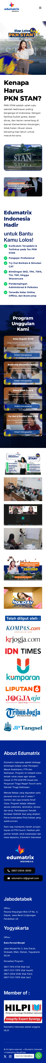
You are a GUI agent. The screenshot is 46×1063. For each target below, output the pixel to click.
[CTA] (23, 557)
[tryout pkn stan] (23, 414)
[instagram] (10, 1056)
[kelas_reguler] (23, 336)
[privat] (23, 388)
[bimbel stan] (23, 362)
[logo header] (12, 2)
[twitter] (5, 1056)
